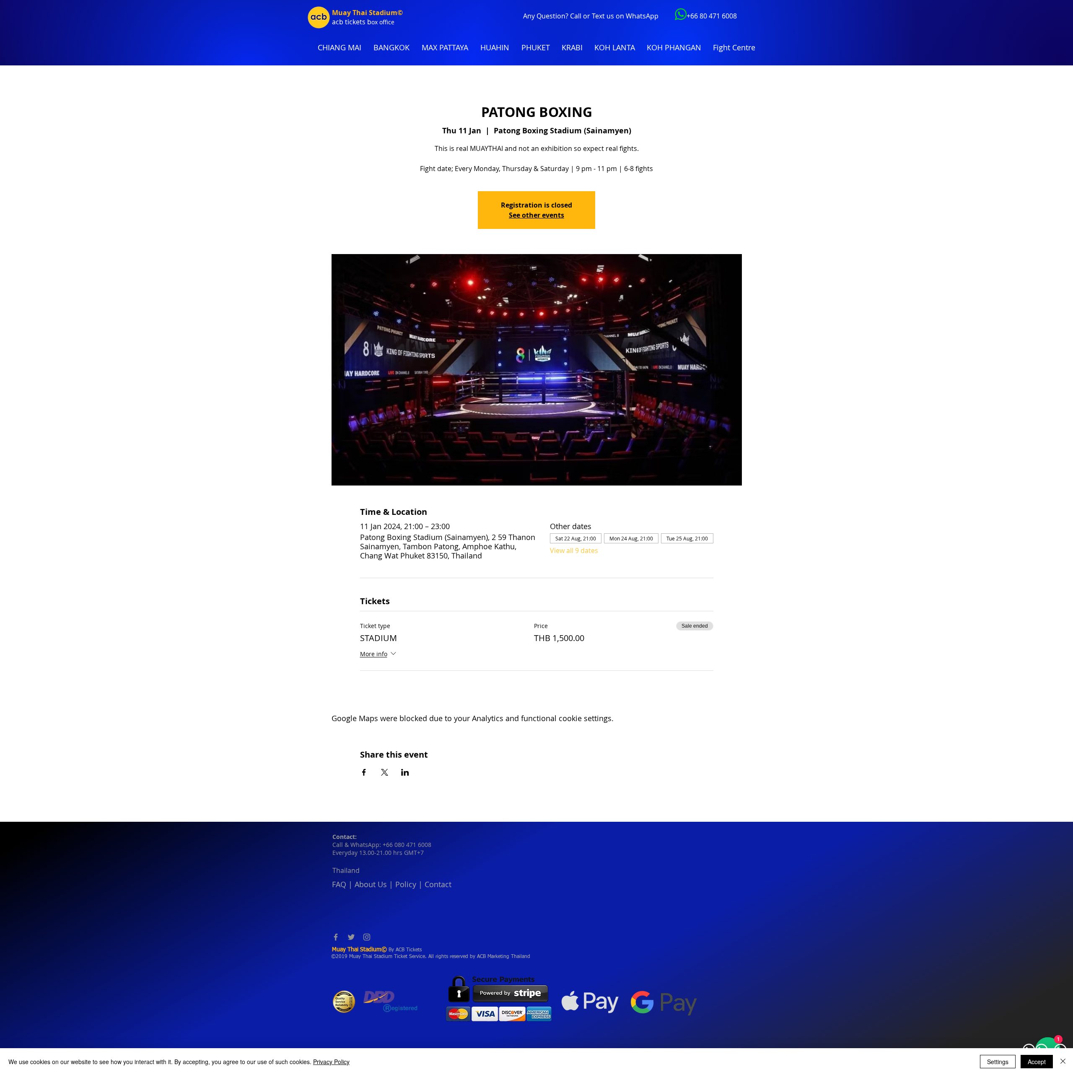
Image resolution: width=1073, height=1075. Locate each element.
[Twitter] (351, 937)
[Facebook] (335, 937)
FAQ (339, 884)
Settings (997, 1061)
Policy (405, 884)
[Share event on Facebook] (364, 772)
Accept (1037, 1061)
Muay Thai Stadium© (367, 12)
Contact (438, 884)
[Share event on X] (385, 772)
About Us (371, 884)
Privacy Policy (331, 1061)
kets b (361, 21)
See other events (536, 215)
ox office (382, 22)
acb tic (342, 21)
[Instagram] (366, 937)
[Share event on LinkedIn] (405, 772)
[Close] (1063, 1061)
